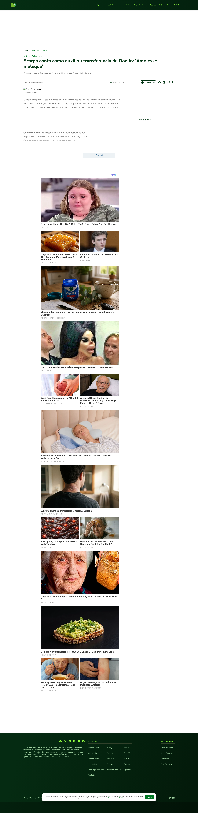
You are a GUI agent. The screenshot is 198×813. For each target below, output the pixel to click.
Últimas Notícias (110, 5)
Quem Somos (166, 753)
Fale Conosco (166, 764)
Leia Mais (99, 155)
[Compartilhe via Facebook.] (159, 82)
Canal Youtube (167, 747)
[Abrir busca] (98, 5)
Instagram (68, 136)
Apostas (153, 5)
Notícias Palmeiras (40, 50)
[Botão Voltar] (185, 5)
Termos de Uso (113, 798)
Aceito (149, 797)
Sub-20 (127, 753)
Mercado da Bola (125, 5)
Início (25, 50)
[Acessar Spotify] (83, 741)
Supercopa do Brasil (96, 769)
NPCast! (88, 136)
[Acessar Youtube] (78, 741)
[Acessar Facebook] (74, 741)
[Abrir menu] (8, 5)
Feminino (128, 747)
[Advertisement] (99, 30)
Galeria (110, 753)
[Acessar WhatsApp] (60, 741)
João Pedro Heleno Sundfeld (33, 82)
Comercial (165, 758)
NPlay (169, 5)
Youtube (162, 5)
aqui (84, 132)
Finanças (127, 764)
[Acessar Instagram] (69, 741)
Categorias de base (140, 5)
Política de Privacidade (126, 798)
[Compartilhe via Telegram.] (168, 82)
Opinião (177, 5)
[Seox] (172, 798)
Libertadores (93, 764)
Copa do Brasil (94, 758)
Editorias (92, 741)
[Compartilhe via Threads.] (164, 82)
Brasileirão (92, 753)
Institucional (168, 741)
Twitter (54, 136)
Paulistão (91, 775)
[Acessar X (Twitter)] (65, 741)
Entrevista (111, 758)
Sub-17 (127, 758)
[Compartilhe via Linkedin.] (173, 82)
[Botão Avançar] (189, 5)
